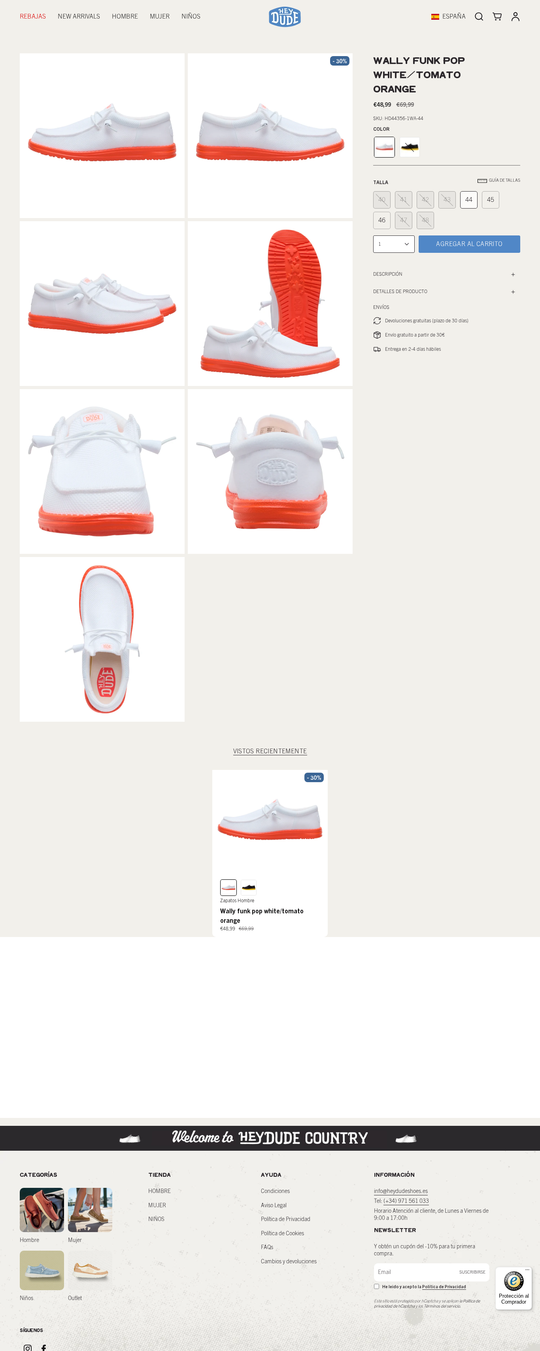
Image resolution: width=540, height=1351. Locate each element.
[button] (125, 17)
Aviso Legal (274, 1205)
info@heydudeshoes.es (401, 1191)
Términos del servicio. (442, 1306)
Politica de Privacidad (444, 1286)
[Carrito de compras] (497, 16)
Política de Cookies (282, 1233)
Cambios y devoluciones (289, 1261)
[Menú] (527, 1271)
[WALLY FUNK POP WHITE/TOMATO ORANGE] (270, 822)
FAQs (267, 1247)
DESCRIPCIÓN (387, 274)
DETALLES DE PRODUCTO (400, 291)
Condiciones (275, 1191)
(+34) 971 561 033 (406, 1201)
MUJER (157, 1205)
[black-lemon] (410, 147)
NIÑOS (156, 1219)
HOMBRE (159, 1191)
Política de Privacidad (285, 1219)
